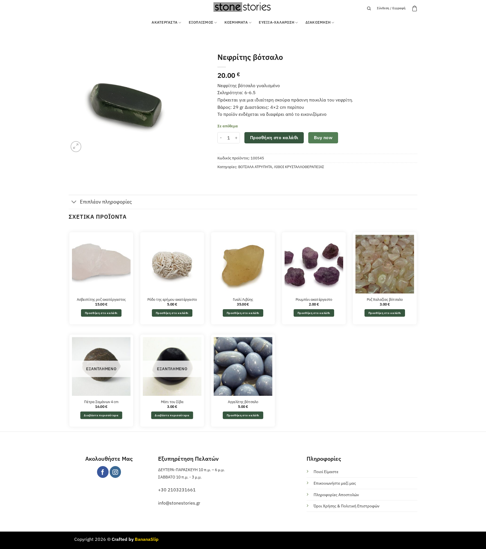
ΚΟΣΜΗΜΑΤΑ (236, 22)
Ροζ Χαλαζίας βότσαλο (385, 299)
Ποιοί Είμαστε (326, 471)
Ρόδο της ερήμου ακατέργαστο (172, 299)
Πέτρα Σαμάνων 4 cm (101, 401)
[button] (414, 8)
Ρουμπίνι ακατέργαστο (314, 299)
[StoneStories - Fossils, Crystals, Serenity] (243, 7)
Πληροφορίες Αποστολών (336, 494)
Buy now (323, 137)
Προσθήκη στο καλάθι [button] (101, 313)
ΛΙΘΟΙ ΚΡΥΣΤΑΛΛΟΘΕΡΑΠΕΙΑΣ (299, 166)
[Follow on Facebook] (103, 472)
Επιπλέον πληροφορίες (106, 201)
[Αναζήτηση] (369, 8)
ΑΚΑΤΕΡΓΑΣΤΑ (164, 22)
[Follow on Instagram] (115, 472)
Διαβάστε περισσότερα (101, 415)
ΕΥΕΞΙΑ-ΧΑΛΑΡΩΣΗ (276, 22)
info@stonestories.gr (179, 503)
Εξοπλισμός (201, 22)
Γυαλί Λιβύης (243, 299)
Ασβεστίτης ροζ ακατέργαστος (101, 299)
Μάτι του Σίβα (172, 401)
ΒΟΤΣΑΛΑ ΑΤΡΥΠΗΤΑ (255, 166)
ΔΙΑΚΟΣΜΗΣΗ (318, 22)
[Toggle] (74, 202)
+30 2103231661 (177, 489)
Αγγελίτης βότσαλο (243, 401)
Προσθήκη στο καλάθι (274, 137)
